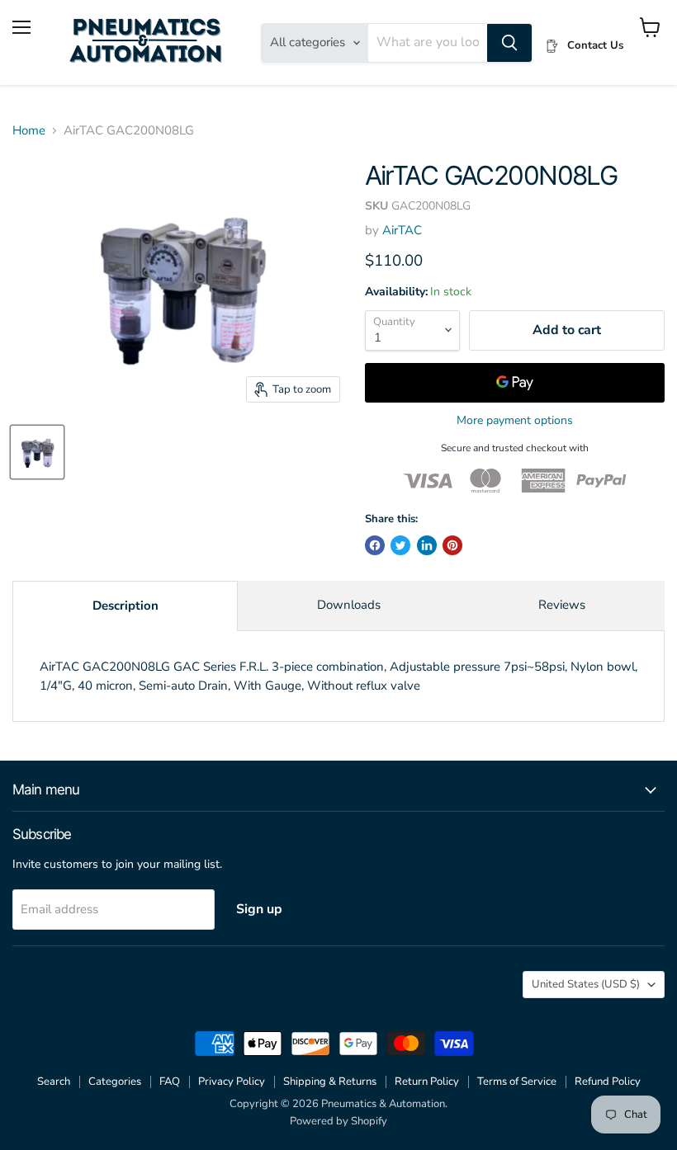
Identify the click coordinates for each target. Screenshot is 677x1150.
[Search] (509, 43)
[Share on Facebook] (375, 545)
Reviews (561, 604)
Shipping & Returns (329, 1081)
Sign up (259, 909)
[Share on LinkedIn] (427, 545)
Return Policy (427, 1081)
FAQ (169, 1081)
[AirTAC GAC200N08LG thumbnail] (37, 452)
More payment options (515, 420)
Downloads (349, 604)
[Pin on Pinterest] (452, 545)
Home (28, 131)
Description (125, 605)
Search (53, 1081)
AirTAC (402, 230)
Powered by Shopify (338, 1121)
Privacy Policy (231, 1081)
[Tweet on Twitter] (400, 545)
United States (586, 984)
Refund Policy (608, 1081)
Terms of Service (516, 1081)
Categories (114, 1081)
